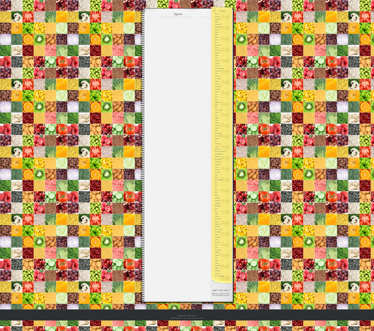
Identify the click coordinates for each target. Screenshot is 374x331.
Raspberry (218, 206)
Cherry (217, 63)
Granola (217, 125)
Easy (216, 99)
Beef (216, 40)
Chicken (217, 66)
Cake (216, 58)
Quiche (217, 203)
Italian (217, 138)
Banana (217, 32)
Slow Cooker (219, 229)
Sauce (216, 221)
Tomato (217, 255)
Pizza (216, 190)
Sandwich (218, 219)
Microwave (218, 159)
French (217, 112)
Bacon (217, 29)
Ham (216, 131)
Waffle (216, 268)
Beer (216, 42)
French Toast (219, 110)
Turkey (217, 260)
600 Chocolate (219, 276)
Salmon (217, 216)
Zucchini (217, 273)
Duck (216, 97)
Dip (216, 94)
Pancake (217, 172)
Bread (216, 47)
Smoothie (218, 232)
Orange (217, 169)
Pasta (216, 175)
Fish (216, 107)
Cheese (217, 60)
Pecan (216, 185)
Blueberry (218, 45)
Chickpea (218, 71)
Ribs (216, 208)
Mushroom (218, 162)
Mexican (217, 156)
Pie (216, 188)
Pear (216, 182)
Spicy (216, 239)
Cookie (217, 84)
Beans (217, 37)
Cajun (216, 55)
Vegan (216, 263)
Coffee (217, 81)
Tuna (216, 258)
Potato (216, 195)
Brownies (218, 50)
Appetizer (218, 19)
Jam (216, 141)
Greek (217, 128)
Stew (216, 247)
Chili (216, 73)
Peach (216, 177)
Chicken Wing (219, 68)
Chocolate (218, 79)
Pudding (217, 198)
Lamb (216, 146)
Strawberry (218, 250)
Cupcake (217, 89)
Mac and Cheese (220, 151)
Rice (216, 211)
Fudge (216, 118)
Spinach (217, 242)
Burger (217, 53)
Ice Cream (218, 136)
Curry (216, 92)
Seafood (217, 224)
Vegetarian (218, 265)
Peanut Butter (219, 180)
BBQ (216, 35)
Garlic (216, 120)
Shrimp (217, 226)
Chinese (217, 76)
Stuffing (217, 252)
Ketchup (217, 143)
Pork (216, 193)
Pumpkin (217, 201)
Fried (216, 115)
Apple (216, 22)
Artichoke (218, 24)
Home (216, 14)
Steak (216, 245)
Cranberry (218, 86)
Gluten (217, 123)
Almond (217, 16)
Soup (216, 234)
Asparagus (218, 27)
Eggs (216, 105)
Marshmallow (219, 154)
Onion (217, 167)
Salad (216, 214)
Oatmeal (217, 164)
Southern (218, 237)
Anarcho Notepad (186, 318)
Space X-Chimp (198, 318)
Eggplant (217, 102)
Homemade (218, 133)
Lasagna (217, 149)
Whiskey (217, 271)
